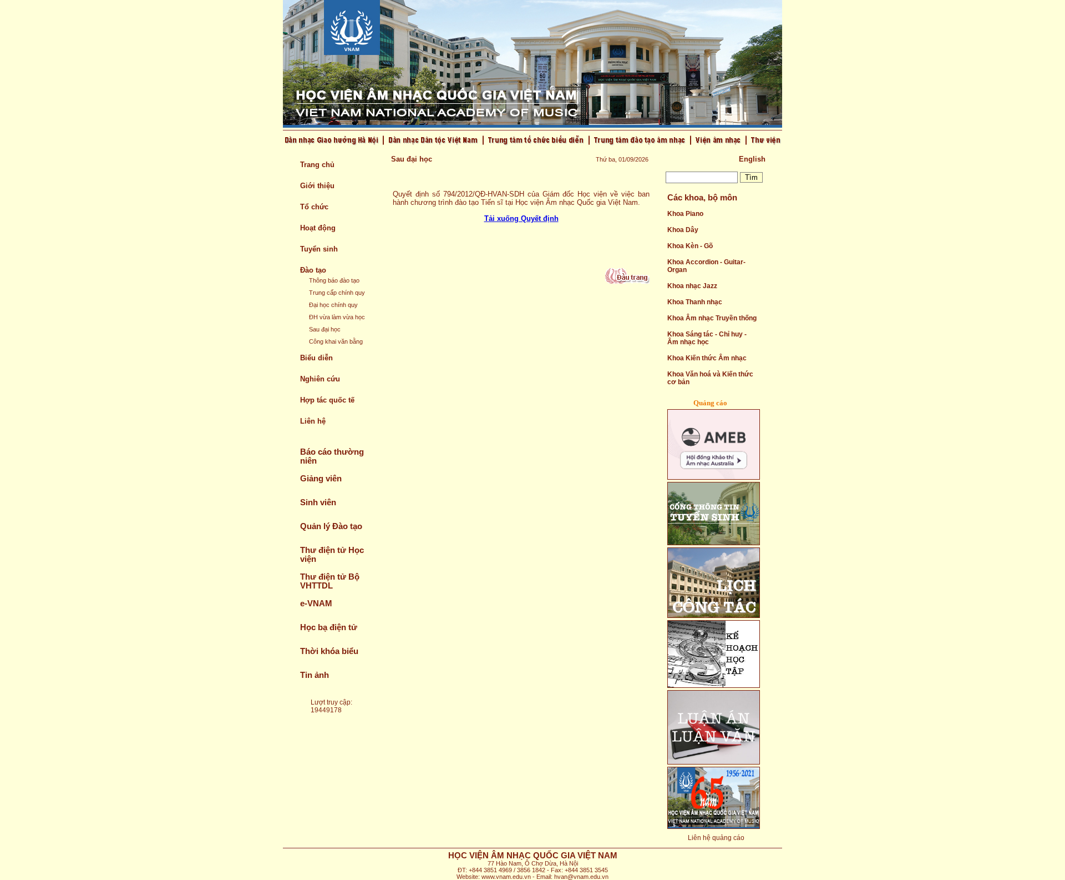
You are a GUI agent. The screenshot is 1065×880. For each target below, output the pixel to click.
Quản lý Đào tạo (331, 526)
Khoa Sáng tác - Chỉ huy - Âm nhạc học (707, 338)
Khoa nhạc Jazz (692, 286)
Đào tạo (313, 270)
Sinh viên (318, 502)
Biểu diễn (316, 358)
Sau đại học (325, 329)
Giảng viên (321, 478)
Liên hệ (313, 421)
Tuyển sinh (319, 249)
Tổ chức (314, 207)
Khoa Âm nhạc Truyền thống (712, 318)
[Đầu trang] (627, 281)
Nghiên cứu (320, 379)
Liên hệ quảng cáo (716, 838)
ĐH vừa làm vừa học (337, 317)
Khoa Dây (682, 230)
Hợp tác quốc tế (327, 400)
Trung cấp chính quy (337, 292)
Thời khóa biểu (329, 651)
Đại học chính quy (333, 304)
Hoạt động (318, 228)
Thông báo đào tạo (334, 280)
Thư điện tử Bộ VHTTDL (329, 581)
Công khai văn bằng (336, 341)
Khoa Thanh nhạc (694, 302)
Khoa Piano (685, 214)
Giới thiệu (317, 186)
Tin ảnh (314, 675)
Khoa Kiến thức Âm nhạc (707, 358)
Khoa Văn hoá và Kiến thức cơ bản (710, 378)
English (752, 159)
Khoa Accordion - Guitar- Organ (706, 266)
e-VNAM (316, 603)
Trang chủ (317, 164)
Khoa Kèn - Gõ (690, 246)
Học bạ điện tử (328, 627)
